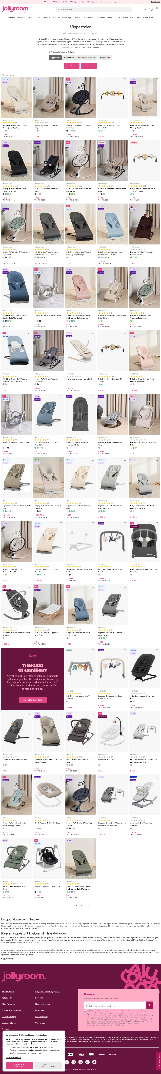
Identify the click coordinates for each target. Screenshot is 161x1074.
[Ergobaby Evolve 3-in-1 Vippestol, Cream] (40, 448)
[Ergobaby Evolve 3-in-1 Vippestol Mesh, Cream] (35, 575)
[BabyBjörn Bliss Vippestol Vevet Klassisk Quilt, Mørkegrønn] (10, 194)
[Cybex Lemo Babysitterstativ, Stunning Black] (69, 575)
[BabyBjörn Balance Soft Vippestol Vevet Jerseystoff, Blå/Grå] (3, 384)
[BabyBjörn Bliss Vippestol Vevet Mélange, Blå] (133, 130)
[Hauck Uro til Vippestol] (99, 765)
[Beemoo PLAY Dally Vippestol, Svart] (40, 321)
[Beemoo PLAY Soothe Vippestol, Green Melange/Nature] (101, 321)
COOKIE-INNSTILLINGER (48, 1065)
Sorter (89, 66)
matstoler (149, 950)
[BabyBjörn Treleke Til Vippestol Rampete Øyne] (99, 130)
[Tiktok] (87, 1062)
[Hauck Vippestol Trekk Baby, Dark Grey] (37, 828)
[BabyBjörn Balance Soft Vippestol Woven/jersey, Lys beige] (3, 130)
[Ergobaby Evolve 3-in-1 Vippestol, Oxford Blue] (35, 448)
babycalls (126, 950)
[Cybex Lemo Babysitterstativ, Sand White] (67, 575)
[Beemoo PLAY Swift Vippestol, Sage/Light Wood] (136, 257)
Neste (88, 905)
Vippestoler (94, 33)
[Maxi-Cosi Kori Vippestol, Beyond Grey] (72, 765)
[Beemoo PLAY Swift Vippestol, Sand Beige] (133, 257)
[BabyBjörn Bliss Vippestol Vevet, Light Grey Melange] (133, 384)
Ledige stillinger (9, 1023)
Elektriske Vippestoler (86, 57)
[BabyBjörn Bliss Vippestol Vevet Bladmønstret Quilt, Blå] (37, 257)
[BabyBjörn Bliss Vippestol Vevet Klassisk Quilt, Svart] (3, 194)
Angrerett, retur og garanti (47, 991)
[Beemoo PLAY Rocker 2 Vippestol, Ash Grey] (74, 130)
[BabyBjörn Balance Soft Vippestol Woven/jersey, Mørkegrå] (6, 130)
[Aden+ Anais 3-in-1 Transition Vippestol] (131, 828)
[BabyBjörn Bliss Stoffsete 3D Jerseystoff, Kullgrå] (67, 448)
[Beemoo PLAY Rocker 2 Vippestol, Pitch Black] (67, 130)
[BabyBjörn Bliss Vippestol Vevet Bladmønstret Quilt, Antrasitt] (35, 257)
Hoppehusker (105, 57)
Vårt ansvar (40, 1023)
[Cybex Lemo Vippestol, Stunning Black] (131, 701)
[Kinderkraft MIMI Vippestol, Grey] (3, 765)
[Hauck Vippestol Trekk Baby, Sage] (40, 828)
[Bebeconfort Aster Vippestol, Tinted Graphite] (131, 575)
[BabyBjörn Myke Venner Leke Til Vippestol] (67, 701)
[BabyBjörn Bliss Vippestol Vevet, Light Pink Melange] (131, 384)
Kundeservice (155, 2)
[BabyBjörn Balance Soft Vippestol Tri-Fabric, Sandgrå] (35, 765)
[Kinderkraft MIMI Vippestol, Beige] (6, 765)
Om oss (5, 1029)
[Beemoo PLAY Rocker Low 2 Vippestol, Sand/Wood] (133, 321)
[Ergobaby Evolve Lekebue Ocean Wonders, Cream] (101, 575)
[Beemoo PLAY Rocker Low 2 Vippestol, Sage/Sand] (131, 321)
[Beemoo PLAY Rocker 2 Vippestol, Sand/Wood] (69, 130)
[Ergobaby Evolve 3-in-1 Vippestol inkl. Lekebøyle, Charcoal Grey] (99, 828)
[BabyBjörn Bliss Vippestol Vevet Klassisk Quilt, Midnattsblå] (6, 194)
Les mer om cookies (13, 1058)
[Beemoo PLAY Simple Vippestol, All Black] (35, 194)
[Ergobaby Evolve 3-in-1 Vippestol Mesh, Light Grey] (42, 448)
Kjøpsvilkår (7, 997)
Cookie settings (9, 1016)
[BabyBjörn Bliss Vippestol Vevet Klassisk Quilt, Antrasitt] (8, 194)
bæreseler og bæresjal (17, 952)
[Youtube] (80, 1062)
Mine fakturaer (8, 1004)
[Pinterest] (94, 1062)
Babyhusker (69, 57)
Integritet (39, 1010)
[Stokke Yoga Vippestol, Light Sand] (67, 384)
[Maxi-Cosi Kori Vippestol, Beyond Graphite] (67, 765)
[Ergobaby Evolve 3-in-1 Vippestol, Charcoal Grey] (99, 638)
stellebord (5, 952)
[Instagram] (73, 1062)
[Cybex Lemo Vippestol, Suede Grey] (133, 701)
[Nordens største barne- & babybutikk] (16, 8)
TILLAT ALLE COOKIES (19, 1065)
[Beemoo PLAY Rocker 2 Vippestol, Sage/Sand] (72, 130)
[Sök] (129, 9)
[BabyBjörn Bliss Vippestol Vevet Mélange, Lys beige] (131, 130)
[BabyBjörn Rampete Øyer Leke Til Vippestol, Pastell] (101, 130)
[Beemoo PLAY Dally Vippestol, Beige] (35, 321)
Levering (39, 997)
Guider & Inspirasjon (11, 1010)
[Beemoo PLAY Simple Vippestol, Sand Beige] (37, 194)
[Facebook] (67, 1062)
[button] (151, 9)
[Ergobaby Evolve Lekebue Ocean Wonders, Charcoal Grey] (99, 575)
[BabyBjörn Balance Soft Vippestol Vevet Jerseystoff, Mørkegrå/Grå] (6, 384)
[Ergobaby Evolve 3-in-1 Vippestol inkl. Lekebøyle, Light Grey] (131, 765)
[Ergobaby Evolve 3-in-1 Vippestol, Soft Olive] (37, 448)
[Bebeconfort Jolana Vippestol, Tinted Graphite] (3, 638)
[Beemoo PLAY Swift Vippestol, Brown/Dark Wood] (131, 257)
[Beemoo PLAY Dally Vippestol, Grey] (37, 321)
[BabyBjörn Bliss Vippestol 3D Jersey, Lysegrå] (40, 511)
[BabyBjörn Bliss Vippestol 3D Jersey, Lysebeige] (35, 511)
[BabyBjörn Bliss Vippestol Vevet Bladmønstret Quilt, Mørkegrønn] (42, 257)
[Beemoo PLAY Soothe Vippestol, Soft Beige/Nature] (99, 321)
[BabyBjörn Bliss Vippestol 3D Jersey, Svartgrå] (37, 511)
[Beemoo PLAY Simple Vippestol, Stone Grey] (40, 194)
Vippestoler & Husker (80, 33)
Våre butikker (41, 1016)
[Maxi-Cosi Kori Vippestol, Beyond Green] (69, 765)
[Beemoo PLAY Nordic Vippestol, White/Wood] (35, 638)
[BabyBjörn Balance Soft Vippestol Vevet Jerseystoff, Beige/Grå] (8, 384)
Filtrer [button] (72, 66)
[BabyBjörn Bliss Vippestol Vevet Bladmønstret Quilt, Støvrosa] (40, 257)
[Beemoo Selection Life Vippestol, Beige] (35, 130)
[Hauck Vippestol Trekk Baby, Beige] (35, 828)
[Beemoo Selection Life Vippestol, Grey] (37, 130)
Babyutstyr (67, 33)
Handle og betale (42, 1004)
